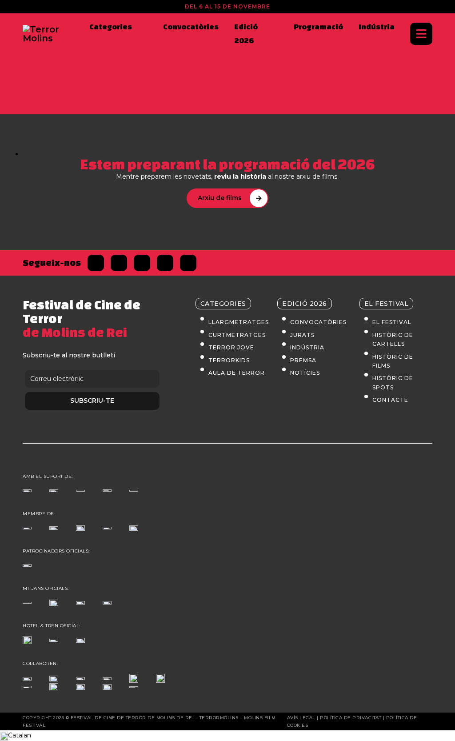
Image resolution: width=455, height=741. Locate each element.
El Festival (391, 322)
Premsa (303, 360)
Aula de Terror (236, 372)
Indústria (377, 26)
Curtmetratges (237, 335)
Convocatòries (191, 26)
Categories (110, 26)
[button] (227, 735)
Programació (318, 26)
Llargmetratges (238, 322)
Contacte (390, 400)
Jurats (302, 335)
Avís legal (301, 718)
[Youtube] (188, 263)
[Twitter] (119, 263)
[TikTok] (165, 263)
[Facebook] (96, 263)
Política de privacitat (350, 718)
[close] (421, 34)
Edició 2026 (246, 33)
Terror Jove (231, 347)
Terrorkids (229, 360)
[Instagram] (142, 263)
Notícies (305, 372)
